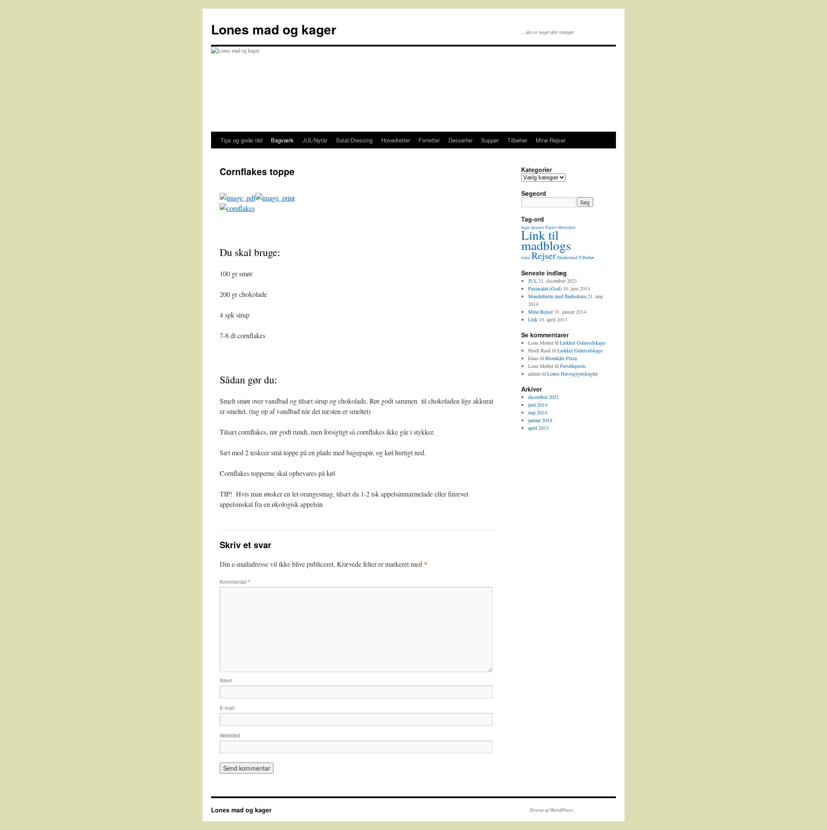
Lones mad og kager (273, 29)
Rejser (544, 255)
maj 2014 (537, 412)
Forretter (429, 140)
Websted (230, 735)
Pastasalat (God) (545, 288)
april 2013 (538, 427)
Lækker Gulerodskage (582, 342)
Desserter (460, 140)
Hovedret (566, 227)
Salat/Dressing (354, 140)
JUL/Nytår (314, 140)
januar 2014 (540, 420)
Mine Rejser (551, 140)
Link (533, 319)
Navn (226, 680)
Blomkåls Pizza (561, 358)
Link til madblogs (546, 239)
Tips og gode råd (241, 140)
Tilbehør (517, 140)
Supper (490, 140)
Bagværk (282, 140)
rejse (525, 257)
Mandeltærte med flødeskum (557, 296)
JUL (532, 280)
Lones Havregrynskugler (572, 373)
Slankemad (567, 257)
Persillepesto (573, 365)
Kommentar (235, 581)
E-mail (227, 707)
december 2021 (543, 396)
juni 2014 (537, 404)
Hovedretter (395, 140)
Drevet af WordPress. (552, 809)
